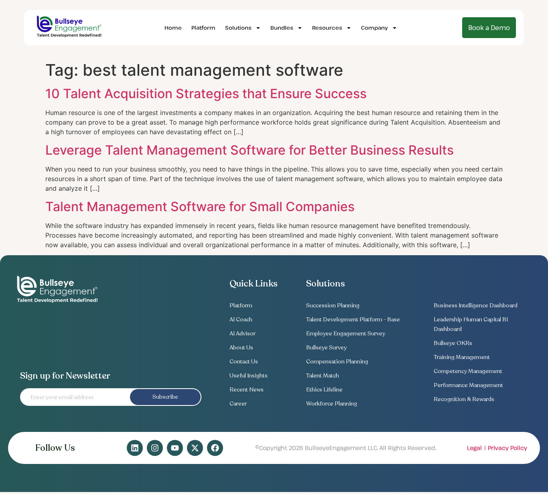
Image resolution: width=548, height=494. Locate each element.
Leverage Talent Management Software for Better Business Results (249, 150)
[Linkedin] (135, 448)
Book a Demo (489, 27)
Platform (203, 27)
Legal (474, 448)
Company (374, 27)
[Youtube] (175, 448)
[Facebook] (215, 448)
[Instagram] (155, 448)
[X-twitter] (195, 448)
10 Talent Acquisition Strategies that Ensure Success (206, 93)
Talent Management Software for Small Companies (200, 206)
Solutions (238, 27)
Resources (327, 27)
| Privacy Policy (505, 448)
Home (173, 27)
